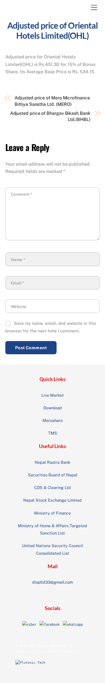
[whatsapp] (72, 625)
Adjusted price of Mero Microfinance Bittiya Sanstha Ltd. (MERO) (52, 101)
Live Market (52, 395)
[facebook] (49, 625)
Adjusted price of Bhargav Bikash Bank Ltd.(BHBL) (50, 116)
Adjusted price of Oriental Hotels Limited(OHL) (52, 30)
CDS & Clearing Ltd (52, 487)
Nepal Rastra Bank (52, 462)
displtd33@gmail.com (52, 582)
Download (52, 407)
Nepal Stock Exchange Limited (52, 500)
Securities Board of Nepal (52, 474)
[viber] (29, 625)
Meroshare (53, 420)
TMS (52, 433)
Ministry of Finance (52, 513)
